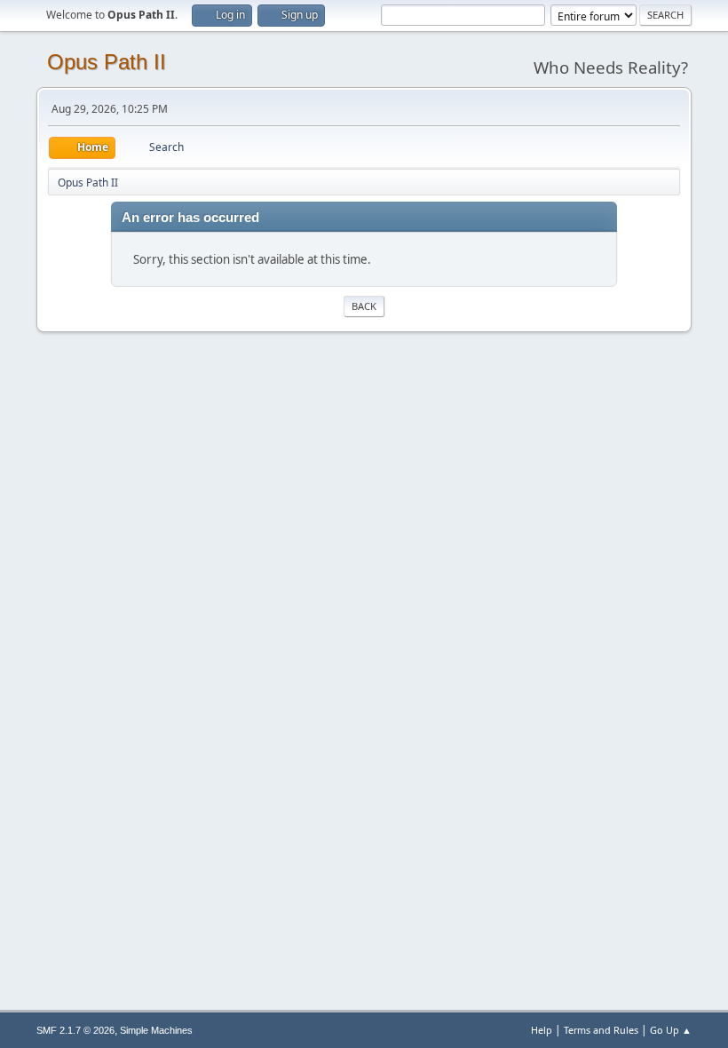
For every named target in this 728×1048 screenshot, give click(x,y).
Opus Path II (106, 62)
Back (364, 306)
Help (541, 1029)
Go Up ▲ (671, 1029)
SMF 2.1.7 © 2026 (75, 1030)
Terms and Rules (601, 1029)
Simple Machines (156, 1030)
